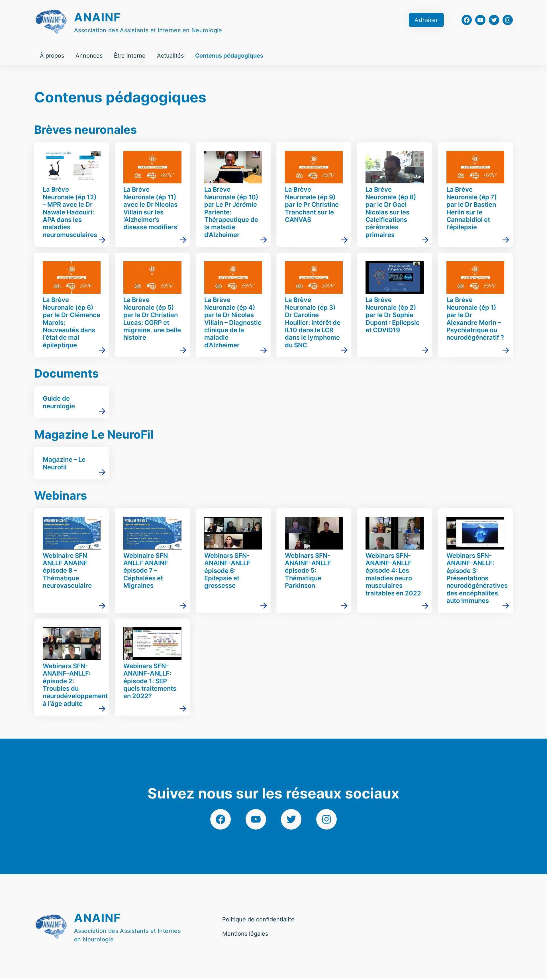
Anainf (97, 17)
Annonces (89, 55)
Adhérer (426, 20)
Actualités (170, 55)
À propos (52, 55)
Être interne (130, 55)
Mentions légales (245, 933)
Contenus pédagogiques (229, 55)
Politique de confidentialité (258, 919)
